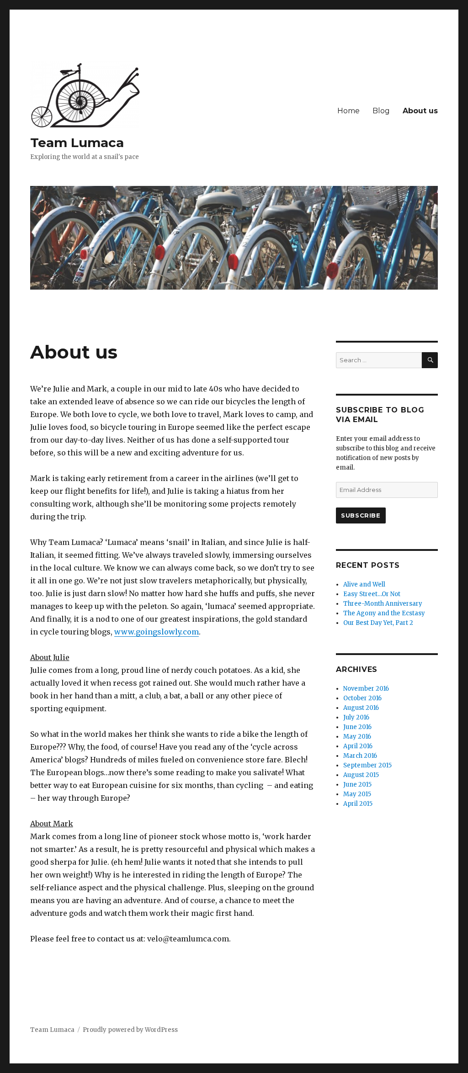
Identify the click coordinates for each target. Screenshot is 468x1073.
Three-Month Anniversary (382, 604)
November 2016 (366, 688)
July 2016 (356, 717)
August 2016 (361, 708)
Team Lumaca (77, 142)
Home (348, 110)
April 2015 (357, 804)
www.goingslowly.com (156, 631)
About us (420, 110)
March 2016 (360, 756)
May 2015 (357, 794)
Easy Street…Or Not (371, 594)
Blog (381, 110)
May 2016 (357, 736)
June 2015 (357, 784)
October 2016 (362, 698)
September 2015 (367, 765)
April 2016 (357, 746)
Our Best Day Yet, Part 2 (378, 623)
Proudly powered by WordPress (130, 1030)
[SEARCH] (430, 360)
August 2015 (361, 775)
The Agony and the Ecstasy (384, 613)
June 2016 (357, 727)
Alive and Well (364, 584)
